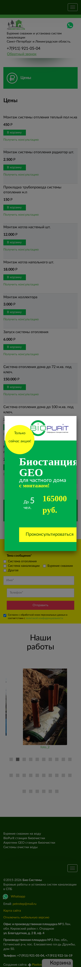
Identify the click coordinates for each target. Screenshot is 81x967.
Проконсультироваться (50, 534)
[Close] (76, 416)
